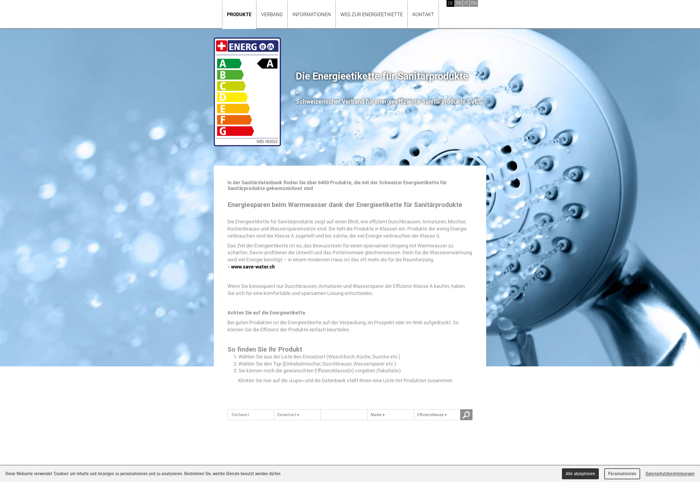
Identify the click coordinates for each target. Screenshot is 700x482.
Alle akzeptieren (580, 473)
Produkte (239, 14)
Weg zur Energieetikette (371, 14)
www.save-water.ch (253, 267)
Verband (272, 14)
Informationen (311, 14)
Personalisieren (622, 473)
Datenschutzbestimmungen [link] (670, 473)
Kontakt (423, 14)
